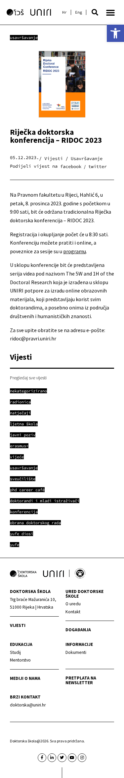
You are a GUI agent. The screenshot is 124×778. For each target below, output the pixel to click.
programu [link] (74, 251)
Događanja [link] (78, 630)
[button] (95, 12)
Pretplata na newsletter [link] (80, 680)
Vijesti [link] (17, 625)
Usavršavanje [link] (24, 37)
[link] (115, 33)
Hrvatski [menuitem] (64, 12)
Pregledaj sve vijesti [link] (28, 378)
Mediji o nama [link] (25, 678)
